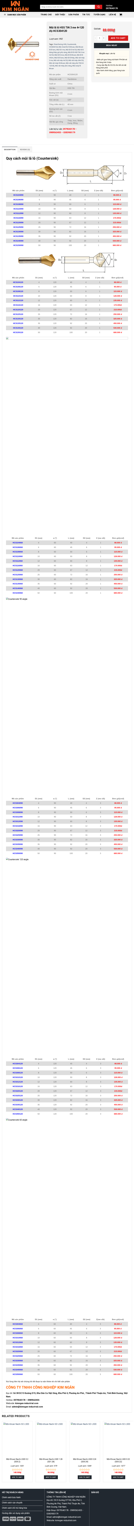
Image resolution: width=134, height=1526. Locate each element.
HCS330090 (18, 840)
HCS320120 (18, 1091)
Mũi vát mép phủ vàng (63, 66)
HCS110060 (18, 556)
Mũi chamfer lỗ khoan (67, 47)
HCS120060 (18, 570)
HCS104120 (18, 282)
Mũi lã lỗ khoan (70, 55)
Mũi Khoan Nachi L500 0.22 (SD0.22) (118, 1460)
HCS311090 (18, 817)
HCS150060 (18, 593)
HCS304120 (53, 47)
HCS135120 (18, 323)
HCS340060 (18, 1370)
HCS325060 (18, 1356)
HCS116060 (18, 566)
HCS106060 (18, 547)
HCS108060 (18, 552)
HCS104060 (18, 543)
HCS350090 (18, 853)
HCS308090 (18, 812)
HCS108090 (18, 204)
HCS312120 (18, 1082)
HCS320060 (18, 1351)
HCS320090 (18, 831)
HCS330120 (18, 1100)
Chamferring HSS (60, 44)
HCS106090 (18, 200)
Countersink (71, 44)
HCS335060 (18, 1365)
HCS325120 (18, 1096)
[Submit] (98, 7)
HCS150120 (18, 332)
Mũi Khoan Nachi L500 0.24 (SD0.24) (84, 1460)
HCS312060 (18, 1342)
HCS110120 (18, 296)
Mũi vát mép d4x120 (75, 60)
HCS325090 (18, 835)
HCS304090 (18, 803)
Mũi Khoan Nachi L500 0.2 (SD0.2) (17, 1460)
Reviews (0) (25, 150)
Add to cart (118, 38)
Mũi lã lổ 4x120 (71, 50)
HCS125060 (18, 575)
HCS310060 (18, 1338)
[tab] (10, 149)
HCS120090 (18, 222)
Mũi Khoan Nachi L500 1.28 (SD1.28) (50, 1460)
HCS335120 (18, 1105)
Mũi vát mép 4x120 (61, 60)
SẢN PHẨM (73, 15)
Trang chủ (46, 15)
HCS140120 (18, 328)
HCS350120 (18, 1114)
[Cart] (120, 15)
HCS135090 (18, 236)
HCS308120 (18, 1073)
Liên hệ (112, 15)
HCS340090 (18, 849)
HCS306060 (18, 1329)
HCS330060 (18, 1361)
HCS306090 (18, 808)
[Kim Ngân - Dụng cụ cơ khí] (15, 6)
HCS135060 (18, 584)
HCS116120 (18, 305)
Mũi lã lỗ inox (59, 55)
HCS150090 (18, 245)
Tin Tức (86, 15)
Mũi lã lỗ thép (70, 58)
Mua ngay (111, 45)
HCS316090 (18, 826)
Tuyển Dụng (99, 15)
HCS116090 (18, 218)
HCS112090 (18, 213)
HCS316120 (18, 1086)
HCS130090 (18, 232)
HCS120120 (18, 310)
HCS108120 (18, 291)
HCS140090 (18, 241)
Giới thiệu (60, 15)
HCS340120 (18, 1109)
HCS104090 (18, 195)
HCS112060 (18, 561)
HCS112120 (18, 300)
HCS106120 (18, 287)
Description (9, 150)
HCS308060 (18, 1333)
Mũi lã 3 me (60, 50)
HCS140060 (18, 588)
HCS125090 (18, 227)
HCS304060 (18, 1324)
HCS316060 (18, 1347)
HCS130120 (18, 319)
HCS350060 (18, 1374)
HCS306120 (18, 1068)
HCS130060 (18, 579)
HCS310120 (18, 1077)
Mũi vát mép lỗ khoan (57, 63)
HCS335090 (18, 844)
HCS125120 (18, 314)
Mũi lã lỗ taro (59, 58)
